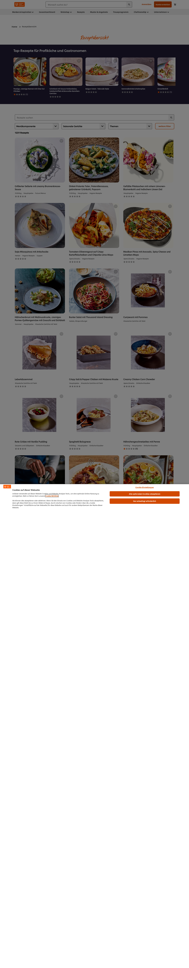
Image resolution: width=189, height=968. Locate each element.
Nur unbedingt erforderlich (144, 501)
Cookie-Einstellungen (144, 487)
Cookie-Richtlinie (51, 496)
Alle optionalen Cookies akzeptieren (144, 494)
